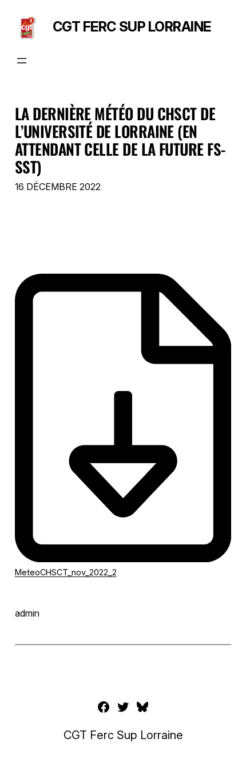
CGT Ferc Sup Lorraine (132, 26)
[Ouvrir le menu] (22, 61)
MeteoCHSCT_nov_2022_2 (66, 572)
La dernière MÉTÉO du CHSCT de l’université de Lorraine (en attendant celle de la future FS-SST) (120, 140)
